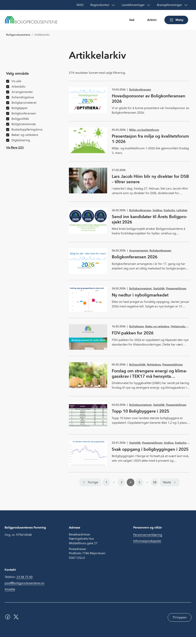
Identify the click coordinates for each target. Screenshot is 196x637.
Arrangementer (138, 250)
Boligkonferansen (140, 89)
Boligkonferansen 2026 (134, 256)
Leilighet (181, 210)
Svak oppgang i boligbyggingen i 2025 (150, 449)
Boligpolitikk (137, 364)
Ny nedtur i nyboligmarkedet (140, 294)
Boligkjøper (136, 326)
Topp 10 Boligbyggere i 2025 (140, 411)
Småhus (157, 210)
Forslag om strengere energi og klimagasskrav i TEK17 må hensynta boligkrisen (149, 376)
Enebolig (169, 210)
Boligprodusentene (18, 34)
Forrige (93, 482)
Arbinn (152, 20)
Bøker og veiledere (157, 326)
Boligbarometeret (140, 288)
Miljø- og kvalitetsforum (144, 129)
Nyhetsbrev (154, 364)
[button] (15, 147)
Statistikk (158, 288)
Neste (167, 482)
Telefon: (19, 577)
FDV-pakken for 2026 (133, 332)
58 (154, 482)
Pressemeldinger (176, 288)
